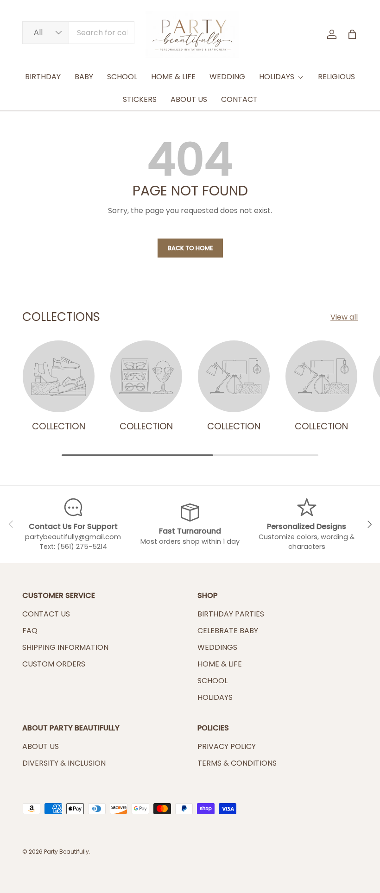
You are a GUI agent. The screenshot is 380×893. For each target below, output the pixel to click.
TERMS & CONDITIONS (237, 763)
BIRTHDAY (43, 76)
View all (344, 317)
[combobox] (78, 33)
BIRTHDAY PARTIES (230, 614)
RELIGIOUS (336, 76)
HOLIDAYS (215, 697)
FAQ (30, 630)
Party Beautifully (66, 851)
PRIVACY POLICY (226, 746)
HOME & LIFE (173, 76)
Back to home (190, 248)
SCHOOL (122, 76)
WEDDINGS (217, 647)
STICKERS (140, 99)
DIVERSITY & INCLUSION (64, 763)
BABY (84, 76)
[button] (352, 34)
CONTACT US (46, 614)
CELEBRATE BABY (227, 630)
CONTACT (239, 99)
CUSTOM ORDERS (53, 664)
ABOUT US (189, 99)
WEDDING (227, 76)
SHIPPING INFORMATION (65, 647)
